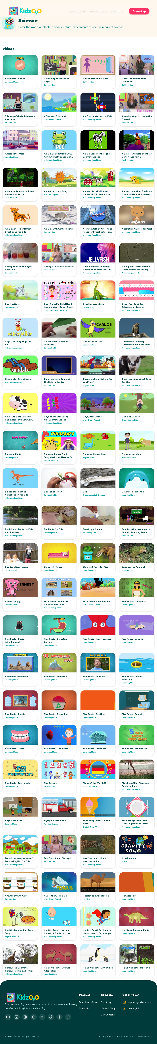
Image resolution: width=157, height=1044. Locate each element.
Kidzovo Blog (108, 1008)
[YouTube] (8, 1017)
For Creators (98, 11)
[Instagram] (25, 1017)
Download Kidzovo (89, 1002)
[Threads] (51, 1017)
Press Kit (84, 1008)
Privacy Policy (106, 1036)
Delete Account (144, 1036)
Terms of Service (124, 1036)
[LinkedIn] (16, 1017)
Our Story (117, 11)
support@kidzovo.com (140, 1002)
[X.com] (42, 1017)
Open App (139, 11)
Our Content (77, 11)
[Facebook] (34, 1017)
